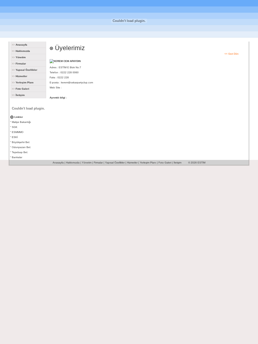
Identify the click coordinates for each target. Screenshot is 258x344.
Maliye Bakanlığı (21, 122)
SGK (14, 127)
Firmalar (20, 63)
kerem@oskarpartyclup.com (77, 82)
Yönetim (20, 57)
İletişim (20, 95)
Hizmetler (21, 76)
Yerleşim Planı (24, 82)
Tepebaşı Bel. (20, 152)
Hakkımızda (22, 51)
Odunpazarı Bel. (21, 147)
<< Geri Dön (231, 53)
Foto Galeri (22, 88)
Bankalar (17, 157)
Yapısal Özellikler (26, 69)
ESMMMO (17, 132)
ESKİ (15, 137)
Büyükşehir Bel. (21, 142)
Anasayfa (21, 44)
